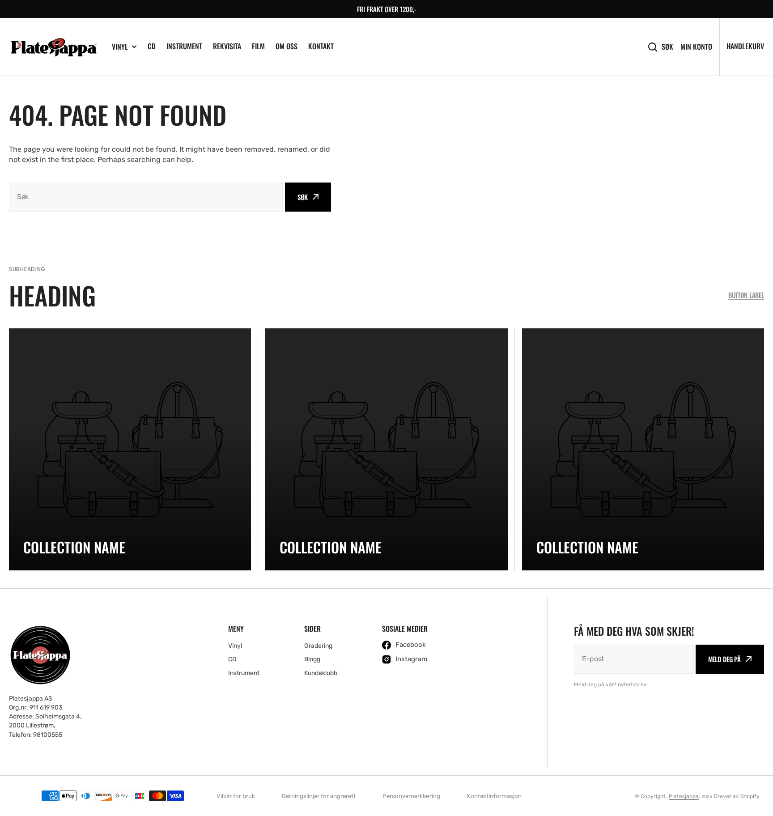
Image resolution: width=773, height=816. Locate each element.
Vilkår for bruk (236, 796)
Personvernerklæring (411, 796)
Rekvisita (227, 46)
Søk (667, 47)
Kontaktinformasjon (494, 796)
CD (152, 46)
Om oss (286, 46)
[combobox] (146, 197)
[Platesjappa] (53, 47)
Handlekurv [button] (745, 46)
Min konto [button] (696, 47)
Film (258, 46)
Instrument (184, 46)
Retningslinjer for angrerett (319, 796)
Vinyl (120, 47)
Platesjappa (684, 796)
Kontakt (321, 46)
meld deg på (724, 659)
